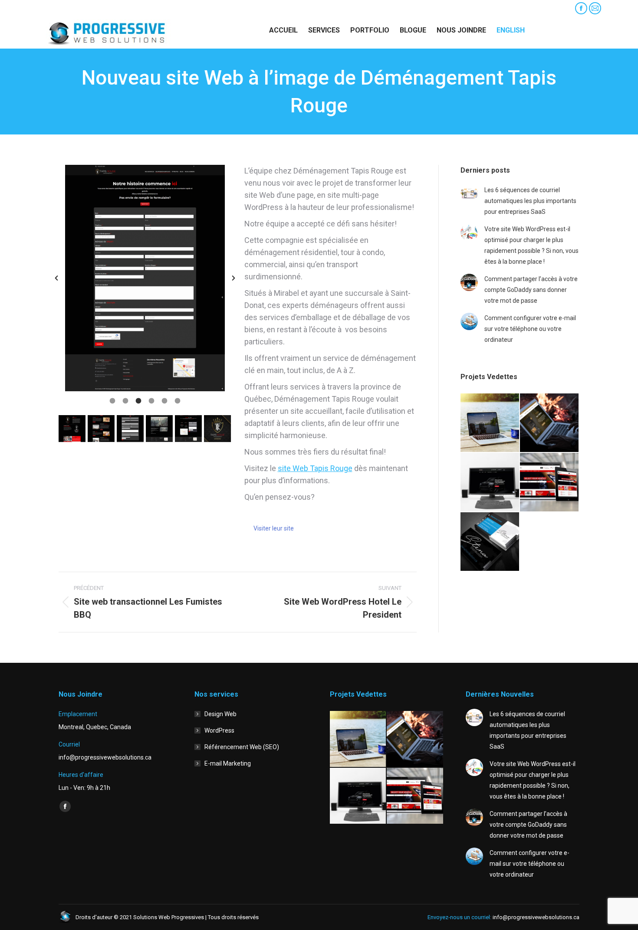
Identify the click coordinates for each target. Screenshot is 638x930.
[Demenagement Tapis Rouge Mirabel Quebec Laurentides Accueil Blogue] (159, 428)
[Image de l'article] (469, 193)
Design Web (220, 714)
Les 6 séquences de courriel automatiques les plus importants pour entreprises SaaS (530, 201)
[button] (56, 278)
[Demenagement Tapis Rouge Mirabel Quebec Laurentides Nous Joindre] (188, 428)
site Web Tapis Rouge (315, 468)
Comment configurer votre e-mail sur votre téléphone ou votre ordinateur (530, 328)
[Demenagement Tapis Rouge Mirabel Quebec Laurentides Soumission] (130, 428)
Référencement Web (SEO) (241, 746)
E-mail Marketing (227, 763)
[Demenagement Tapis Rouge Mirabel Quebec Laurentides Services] (101, 428)
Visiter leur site (273, 528)
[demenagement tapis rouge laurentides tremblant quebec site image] (217, 428)
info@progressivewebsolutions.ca (93, 8)
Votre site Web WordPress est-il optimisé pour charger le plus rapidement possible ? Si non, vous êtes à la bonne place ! (531, 245)
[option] (145, 278)
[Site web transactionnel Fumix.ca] (549, 423)
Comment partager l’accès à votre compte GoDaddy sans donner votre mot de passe (531, 289)
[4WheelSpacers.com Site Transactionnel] (549, 482)
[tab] (112, 400)
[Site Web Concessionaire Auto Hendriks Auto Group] (490, 482)
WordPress (219, 730)
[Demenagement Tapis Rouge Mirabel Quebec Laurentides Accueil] (72, 428)
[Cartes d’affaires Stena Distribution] (490, 542)
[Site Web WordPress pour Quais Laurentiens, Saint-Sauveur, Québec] (490, 423)
